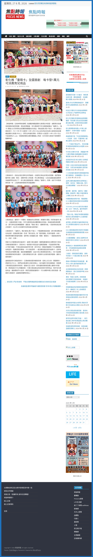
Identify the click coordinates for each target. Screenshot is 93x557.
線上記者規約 (8, 504)
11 (87, 412)
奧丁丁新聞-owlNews (81, 505)
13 (70, 416)
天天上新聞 (78, 512)
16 (80, 416)
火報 (75, 525)
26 (67, 422)
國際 (68, 36)
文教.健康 (36, 36)
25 (87, 419)
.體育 (58, 36)
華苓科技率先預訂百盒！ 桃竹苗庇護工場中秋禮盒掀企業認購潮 (76, 320)
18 (87, 416)
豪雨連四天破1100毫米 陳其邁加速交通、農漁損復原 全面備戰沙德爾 (77, 97)
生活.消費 (44, 36)
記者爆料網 (78, 538)
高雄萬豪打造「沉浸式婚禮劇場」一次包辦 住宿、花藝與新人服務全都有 (77, 138)
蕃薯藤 (76, 495)
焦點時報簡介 (8, 498)
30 (80, 422)
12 (67, 416)
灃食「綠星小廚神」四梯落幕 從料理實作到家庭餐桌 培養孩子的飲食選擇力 (76, 279)
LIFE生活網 (78, 502)
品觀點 (76, 515)
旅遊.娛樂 (29, 36)
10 (84, 412)
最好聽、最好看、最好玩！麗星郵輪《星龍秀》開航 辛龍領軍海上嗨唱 (77, 193)
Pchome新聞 (78, 499)
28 (74, 422)
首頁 (5, 511)
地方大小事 (21, 36)
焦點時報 (37, 12)
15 (77, 416)
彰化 (7, 76)
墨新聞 (76, 522)
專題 (63, 36)
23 (80, 419)
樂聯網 (76, 532)
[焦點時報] (6, 36)
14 (74, 416)
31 (84, 422)
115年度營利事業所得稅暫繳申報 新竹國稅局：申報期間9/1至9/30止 (78, 175)
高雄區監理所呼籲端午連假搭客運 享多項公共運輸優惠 (42, 286)
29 (77, 422)
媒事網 (76, 509)
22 (77, 419)
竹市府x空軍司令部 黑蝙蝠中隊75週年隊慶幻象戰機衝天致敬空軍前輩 (77, 154)
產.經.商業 (52, 36)
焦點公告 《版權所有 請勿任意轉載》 (17, 494)
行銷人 (76, 518)
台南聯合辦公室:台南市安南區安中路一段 (18, 488)
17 (84, 416)
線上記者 (7, 501)
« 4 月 (75, 428)
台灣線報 (77, 535)
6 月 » (80, 428)
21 (74, 419)
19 (67, 419)
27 (70, 422)
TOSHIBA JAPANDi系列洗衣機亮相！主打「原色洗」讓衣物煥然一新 (77, 209)
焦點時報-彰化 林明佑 (24, 86)
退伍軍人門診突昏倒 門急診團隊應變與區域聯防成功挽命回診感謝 (30, 282)
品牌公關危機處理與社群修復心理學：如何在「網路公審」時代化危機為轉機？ (76, 183)
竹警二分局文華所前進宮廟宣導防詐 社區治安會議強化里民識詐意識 (76, 167)
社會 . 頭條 (12, 36)
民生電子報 (78, 528)
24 (84, 419)
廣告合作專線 (8, 491)
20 (70, 419)
